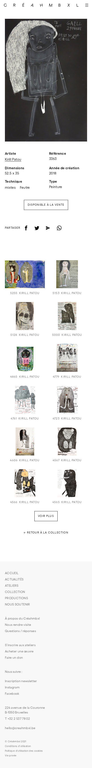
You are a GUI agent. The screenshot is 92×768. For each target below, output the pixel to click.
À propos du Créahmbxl (22, 618)
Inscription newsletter (21, 681)
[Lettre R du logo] (14, 5)
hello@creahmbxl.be (20, 728)
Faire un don (14, 657)
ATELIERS (12, 585)
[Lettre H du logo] (41, 5)
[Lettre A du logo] (32, 5)
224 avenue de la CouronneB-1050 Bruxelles (25, 710)
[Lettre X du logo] (68, 5)
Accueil (12, 573)
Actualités (14, 579)
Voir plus (46, 516)
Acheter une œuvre (19, 651)
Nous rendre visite (18, 624)
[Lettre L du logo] (77, 5)
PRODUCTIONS (16, 598)
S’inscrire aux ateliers (20, 645)
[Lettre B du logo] (59, 5)
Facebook (12, 693)
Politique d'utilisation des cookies (24, 750)
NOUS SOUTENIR (17, 604)
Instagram (12, 687)
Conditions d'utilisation (18, 746)
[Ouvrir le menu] (86, 5)
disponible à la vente (46, 204)
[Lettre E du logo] (23, 5)
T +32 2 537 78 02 (17, 718)
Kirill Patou (13, 159)
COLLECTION (15, 592)
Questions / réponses (20, 631)
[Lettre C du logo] (5, 5)
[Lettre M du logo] (50, 5)
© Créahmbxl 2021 (15, 741)
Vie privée (11, 755)
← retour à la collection (46, 532)
